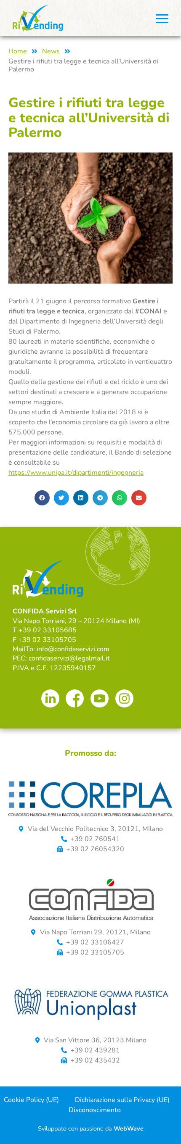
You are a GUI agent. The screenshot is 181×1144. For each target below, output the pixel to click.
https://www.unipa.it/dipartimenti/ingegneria (76, 472)
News (51, 51)
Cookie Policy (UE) (31, 1100)
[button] (42, 497)
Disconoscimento (95, 1110)
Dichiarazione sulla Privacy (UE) (122, 1100)
